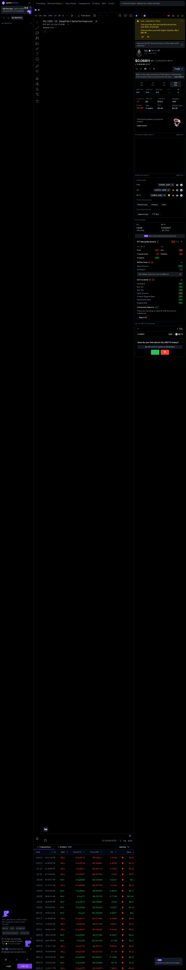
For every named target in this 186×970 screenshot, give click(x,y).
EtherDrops (143, 205)
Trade (177, 69)
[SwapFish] (144, 16)
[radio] (170, 334)
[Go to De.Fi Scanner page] (150, 280)
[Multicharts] (6, 959)
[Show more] (181, 262)
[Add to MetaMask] (173, 190)
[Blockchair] (181, 185)
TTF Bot (155, 214)
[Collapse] (29, 3)
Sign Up (24, 966)
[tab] (43, 847)
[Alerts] (17, 959)
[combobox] (152, 3)
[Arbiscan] (177, 185)
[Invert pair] (158, 50)
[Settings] (27, 959)
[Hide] (181, 241)
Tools (111, 3)
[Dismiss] (30, 8)
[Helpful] (143, 37)
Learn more (179, 77)
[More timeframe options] (182, 84)
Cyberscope (143, 214)
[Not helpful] (148, 37)
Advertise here (141, 175)
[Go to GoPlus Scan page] (149, 262)
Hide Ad (179, 135)
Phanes (154, 205)
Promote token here (144, 135)
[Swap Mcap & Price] (135, 64)
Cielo (164, 205)
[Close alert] (182, 21)
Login (8, 966)
